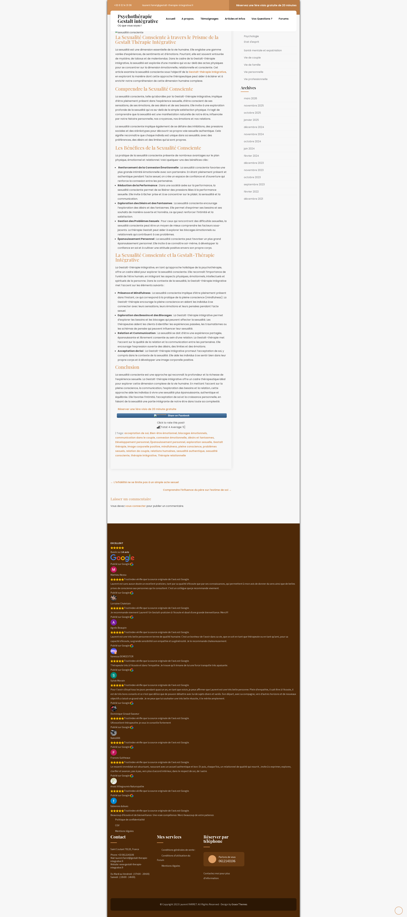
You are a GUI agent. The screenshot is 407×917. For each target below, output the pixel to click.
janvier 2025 (251, 120)
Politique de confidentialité (130, 819)
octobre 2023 (252, 177)
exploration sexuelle (199, 442)
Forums (284, 19)
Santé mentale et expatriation (263, 50)
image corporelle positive (144, 446)
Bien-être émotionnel (163, 433)
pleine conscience (190, 446)
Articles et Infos (235, 19)
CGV (117, 825)
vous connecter (135, 506)
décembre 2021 (253, 199)
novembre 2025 (254, 105)
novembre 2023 (254, 170)
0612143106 (227, 861)
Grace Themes (239, 904)
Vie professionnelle (256, 79)
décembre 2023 (254, 163)
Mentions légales (124, 831)
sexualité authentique (190, 451)
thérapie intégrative (144, 455)
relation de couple (137, 451)
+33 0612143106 (126, 854)
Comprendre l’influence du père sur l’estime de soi (197, 490)
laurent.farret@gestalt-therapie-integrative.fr (167, 5)
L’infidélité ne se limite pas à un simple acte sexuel (144, 482)
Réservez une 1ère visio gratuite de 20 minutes (266, 5)
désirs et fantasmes (201, 437)
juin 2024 (249, 148)
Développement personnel (132, 442)
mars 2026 (250, 98)
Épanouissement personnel (167, 442)
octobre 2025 (252, 113)
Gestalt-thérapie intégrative (207, 72)
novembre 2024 (254, 134)
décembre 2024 (254, 127)
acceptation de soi (136, 433)
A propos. (188, 19)
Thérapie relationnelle (172, 455)
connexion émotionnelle (171, 437)
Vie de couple (252, 57)
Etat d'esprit (251, 42)
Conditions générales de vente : (178, 850)
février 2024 (251, 156)
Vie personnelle (253, 72)
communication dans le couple (135, 437)
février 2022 (251, 191)
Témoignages (209, 19)
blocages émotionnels (192, 433)
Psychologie (251, 36)
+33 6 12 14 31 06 (123, 5)
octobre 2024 (252, 141)
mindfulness (169, 446)
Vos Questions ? (262, 19)
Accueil (170, 19)
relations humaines (163, 451)
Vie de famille (252, 65)
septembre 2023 (254, 184)
